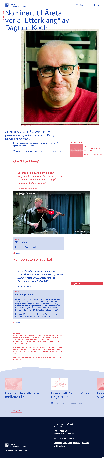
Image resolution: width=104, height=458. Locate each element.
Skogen (25, 451)
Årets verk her (19, 360)
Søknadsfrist (82, 403)
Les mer (86, 154)
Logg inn (88, 5)
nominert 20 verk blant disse (50, 341)
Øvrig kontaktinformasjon (64, 438)
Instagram (67, 443)
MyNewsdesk (59, 446)
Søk (81, 5)
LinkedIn (76, 443)
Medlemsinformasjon (63, 403)
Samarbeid (74, 403)
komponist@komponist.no (64, 433)
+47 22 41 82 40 (60, 431)
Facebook (58, 443)
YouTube (85, 443)
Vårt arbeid (23, 401)
